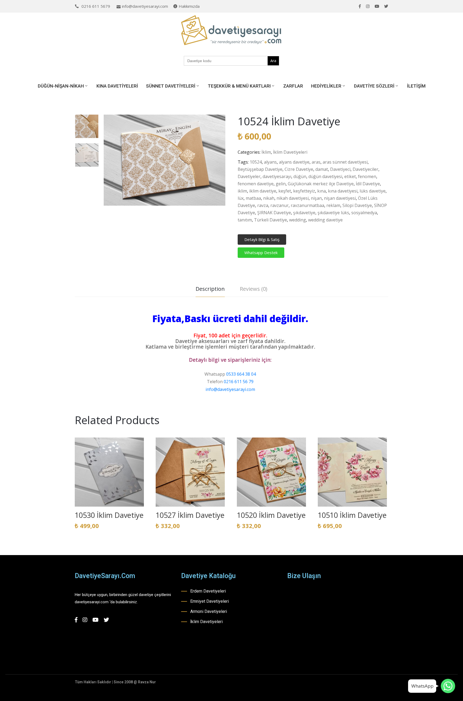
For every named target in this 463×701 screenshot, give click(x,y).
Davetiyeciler (365, 169)
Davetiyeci (340, 169)
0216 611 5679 (95, 6)
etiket (350, 176)
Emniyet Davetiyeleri (209, 601)
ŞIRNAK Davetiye (274, 213)
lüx (241, 198)
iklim (242, 191)
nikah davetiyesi (293, 198)
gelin (281, 184)
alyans (270, 162)
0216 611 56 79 (238, 382)
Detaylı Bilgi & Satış (261, 239)
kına (321, 191)
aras (316, 162)
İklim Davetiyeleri (290, 152)
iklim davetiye (262, 191)
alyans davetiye (294, 162)
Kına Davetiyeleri (117, 86)
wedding (297, 220)
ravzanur (279, 205)
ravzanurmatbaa (307, 205)
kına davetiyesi (342, 191)
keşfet (284, 191)
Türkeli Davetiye (270, 220)
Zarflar (293, 86)
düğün (299, 176)
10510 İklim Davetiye (352, 515)
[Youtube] (377, 6)
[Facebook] (360, 6)
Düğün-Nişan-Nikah (61, 86)
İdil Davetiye (368, 184)
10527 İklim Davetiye (190, 515)
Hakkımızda (189, 6)
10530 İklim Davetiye (109, 515)
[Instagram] (367, 6)
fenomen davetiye (256, 184)
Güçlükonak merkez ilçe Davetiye (321, 184)
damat (321, 169)
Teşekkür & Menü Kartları (239, 86)
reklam (333, 205)
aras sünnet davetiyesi (345, 162)
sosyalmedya (364, 213)
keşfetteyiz (304, 191)
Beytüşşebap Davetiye (260, 169)
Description (210, 288)
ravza (262, 205)
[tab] (210, 289)
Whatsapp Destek (261, 252)
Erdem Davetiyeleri (208, 591)
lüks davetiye (373, 191)
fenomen (367, 176)
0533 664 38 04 (241, 374)
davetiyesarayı (277, 176)
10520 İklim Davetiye (271, 515)
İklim (266, 152)
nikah (268, 198)
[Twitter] (386, 6)
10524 (256, 162)
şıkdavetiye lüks (333, 213)
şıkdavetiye (304, 213)
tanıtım (245, 220)
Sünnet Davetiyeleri (170, 86)
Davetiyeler (249, 176)
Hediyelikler (326, 86)
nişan (316, 198)
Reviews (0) (253, 288)
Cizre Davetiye (299, 169)
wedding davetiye (325, 220)
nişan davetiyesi (340, 198)
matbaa (253, 198)
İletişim (416, 86)
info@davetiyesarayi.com (145, 6)
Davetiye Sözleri (374, 86)
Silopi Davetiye (357, 205)
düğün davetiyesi (325, 176)
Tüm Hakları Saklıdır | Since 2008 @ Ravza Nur (115, 682)
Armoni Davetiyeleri (208, 611)
